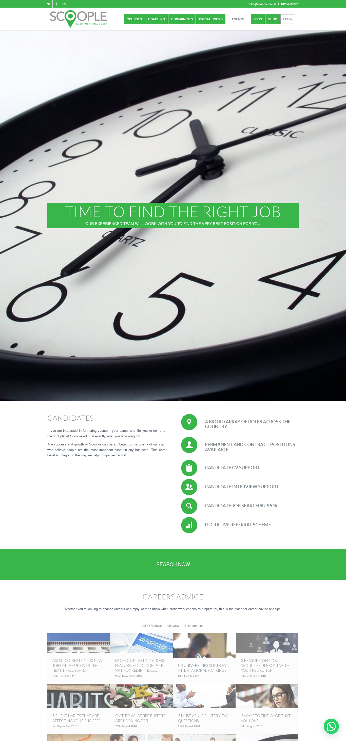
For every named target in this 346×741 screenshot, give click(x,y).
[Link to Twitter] (48, 4)
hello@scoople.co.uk (262, 4)
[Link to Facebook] (56, 4)
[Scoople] (78, 19)
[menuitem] (262, 4)
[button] (331, 726)
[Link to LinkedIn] (64, 4)
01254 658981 (290, 4)
